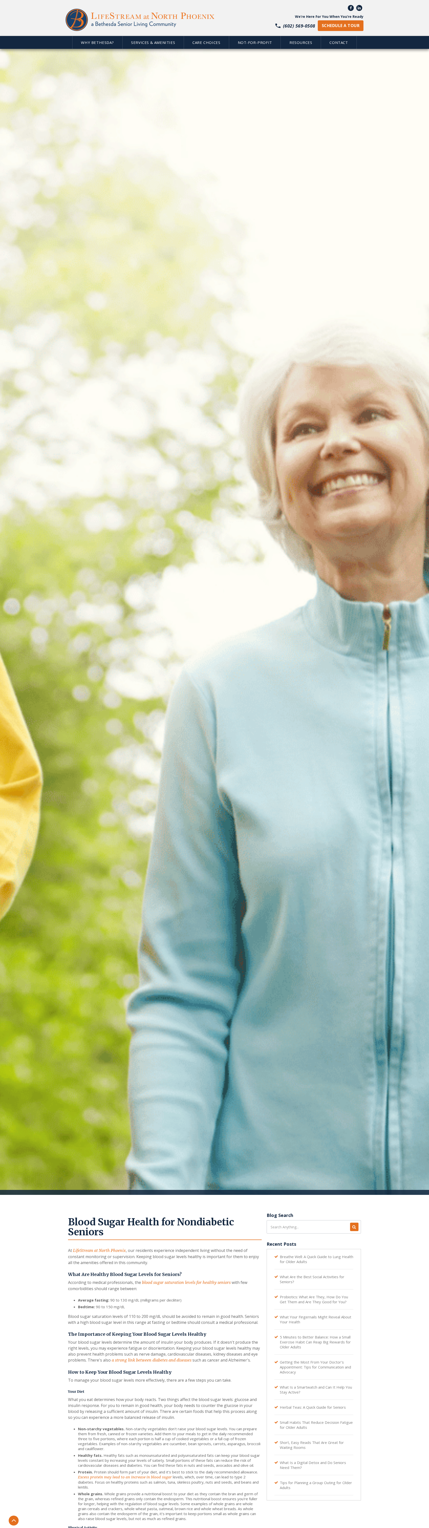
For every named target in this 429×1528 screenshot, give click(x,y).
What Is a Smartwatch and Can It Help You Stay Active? (316, 1390)
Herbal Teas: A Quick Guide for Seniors (313, 1407)
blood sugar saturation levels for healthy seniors (186, 1282)
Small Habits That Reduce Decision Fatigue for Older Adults (316, 1425)
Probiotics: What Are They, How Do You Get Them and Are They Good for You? (314, 1299)
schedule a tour (340, 25)
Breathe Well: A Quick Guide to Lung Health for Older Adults (316, 1259)
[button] (97, 42)
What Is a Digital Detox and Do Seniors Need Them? (313, 1465)
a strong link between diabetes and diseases (151, 1360)
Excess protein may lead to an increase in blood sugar (125, 1477)
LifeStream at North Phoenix (99, 1250)
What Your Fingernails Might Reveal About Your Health (315, 1319)
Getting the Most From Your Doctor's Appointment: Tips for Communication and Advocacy (315, 1367)
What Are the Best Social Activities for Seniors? (312, 1279)
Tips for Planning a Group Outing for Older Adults (316, 1485)
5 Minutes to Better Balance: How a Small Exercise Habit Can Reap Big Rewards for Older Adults (315, 1342)
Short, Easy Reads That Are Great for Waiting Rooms (312, 1445)
